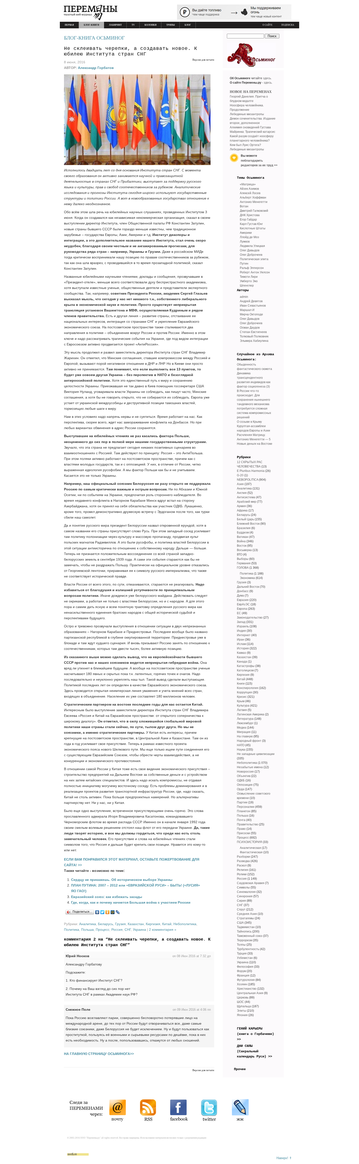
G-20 (240, 475)
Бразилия (244, 528)
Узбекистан (245, 958)
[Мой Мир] (112, 912)
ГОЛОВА (243, 567)
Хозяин (242, 984)
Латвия (242, 710)
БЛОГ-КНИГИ (91, 25)
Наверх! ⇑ (284, 1158)
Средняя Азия (247, 914)
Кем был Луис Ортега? (245, 145)
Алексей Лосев (250, 193)
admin (244, 297)
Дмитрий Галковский (254, 210)
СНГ (128, 929)
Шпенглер (247, 285)
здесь (267, 78)
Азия (240, 484)
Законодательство (250, 617)
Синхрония (245, 896)
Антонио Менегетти (253, 202)
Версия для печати (203, 59)
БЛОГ (188, 25)
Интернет (244, 635)
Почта (241, 820)
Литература (245, 719)
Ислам (241, 644)
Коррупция (244, 692)
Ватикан (242, 537)
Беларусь (105, 924)
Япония (242, 1015)
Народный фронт (249, 741)
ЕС (239, 613)
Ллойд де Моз (249, 237)
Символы (243, 887)
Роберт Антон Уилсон (255, 272)
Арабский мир (246, 501)
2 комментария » (162, 929)
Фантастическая (251, 852)
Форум (241, 971)
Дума (240, 595)
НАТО (240, 745)
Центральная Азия (250, 993)
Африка (242, 510)
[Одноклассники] (107, 912)
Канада (242, 661)
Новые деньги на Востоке (254, 443)
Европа (242, 608)
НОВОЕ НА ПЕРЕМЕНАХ (251, 92)
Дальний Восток (248, 586)
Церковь (242, 997)
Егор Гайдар (248, 219)
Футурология (246, 980)
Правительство (247, 824)
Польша (87, 929)
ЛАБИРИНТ (115, 25)
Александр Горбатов (96, 68)
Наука (241, 749)
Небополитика (184, 924)
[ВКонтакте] (97, 912)
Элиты (241, 1010)
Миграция (244, 732)
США (240, 922)
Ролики (242, 874)
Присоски (243, 833)
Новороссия (245, 771)
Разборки (243, 856)
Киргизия (153, 924)
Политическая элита (254, 259)
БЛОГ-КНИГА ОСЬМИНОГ (94, 38)
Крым (240, 701)
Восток (241, 545)
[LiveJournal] (117, 912)
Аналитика (87, 924)
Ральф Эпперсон (252, 268)
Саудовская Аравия (250, 883)
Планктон (243, 811)
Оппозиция (245, 785)
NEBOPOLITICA (247, 479)
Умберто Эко (249, 281)
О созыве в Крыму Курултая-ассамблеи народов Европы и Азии (253, 426)
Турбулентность (248, 949)
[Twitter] (102, 912)
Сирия (241, 900)
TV (133, 25)
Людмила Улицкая (252, 246)
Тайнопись (244, 931)
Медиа (241, 727)
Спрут (241, 909)
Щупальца (244, 1006)
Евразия (243, 600)
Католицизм (245, 670)
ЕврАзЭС (243, 604)
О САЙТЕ (268, 25)
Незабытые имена (250, 767)
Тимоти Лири (249, 276)
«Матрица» (248, 184)
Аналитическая (250, 848)
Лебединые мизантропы (247, 114)
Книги (241, 683)
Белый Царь (245, 519)
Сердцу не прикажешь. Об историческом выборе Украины (121, 880)
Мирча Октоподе (251, 314)
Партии (242, 802)
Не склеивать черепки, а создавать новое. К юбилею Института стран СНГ (130, 51)
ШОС (240, 1002)
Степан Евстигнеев (253, 332)
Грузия (120, 924)
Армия (241, 506)
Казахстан (136, 924)
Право (241, 829)
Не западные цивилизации (256, 754)
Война (241, 541)
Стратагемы (245, 918)
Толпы (241, 944)
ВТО (239, 554)
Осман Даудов (250, 327)
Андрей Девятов (251, 301)
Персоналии (245, 807)
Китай (166, 924)
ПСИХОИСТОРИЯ (249, 842)
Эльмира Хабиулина (254, 341)
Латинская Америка (250, 714)
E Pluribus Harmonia (250, 471)
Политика (71, 929)
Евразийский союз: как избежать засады (106, 897)
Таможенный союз (249, 936)
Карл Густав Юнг (251, 224)
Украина (139, 929)
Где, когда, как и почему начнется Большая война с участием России (130, 902)
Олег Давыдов (249, 250)
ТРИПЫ (170, 25)
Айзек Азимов (249, 188)
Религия (242, 870)
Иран (240, 639)
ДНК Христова (250, 215)
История (243, 648)
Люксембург (245, 723)
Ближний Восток (248, 523)
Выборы (242, 559)
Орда (240, 789)
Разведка (243, 861)
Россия (117, 929)
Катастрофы (245, 666)
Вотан (244, 206)
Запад (241, 622)
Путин (244, 263)
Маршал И (247, 310)
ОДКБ (241, 780)
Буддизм (243, 532)
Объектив (243, 776)
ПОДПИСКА (287, 25)
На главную (245, 736)
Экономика (247, 578)
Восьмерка (244, 550)
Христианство (246, 988)
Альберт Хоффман (253, 197)
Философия (245, 966)
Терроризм (244, 940)
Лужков (245, 241)
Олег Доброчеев (251, 254)
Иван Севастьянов (253, 305)
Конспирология (247, 688)
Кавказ (241, 652)
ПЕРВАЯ (69, 25)
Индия (241, 630)
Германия (244, 563)
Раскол (242, 865)
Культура (243, 705)
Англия (242, 493)
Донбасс (243, 591)
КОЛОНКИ (151, 25)
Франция (243, 975)
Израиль (243, 626)
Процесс (102, 929)
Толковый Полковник (254, 336)
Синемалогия (246, 892)
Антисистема (246, 497)
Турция (242, 953)
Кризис (242, 696)
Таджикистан (246, 927)
